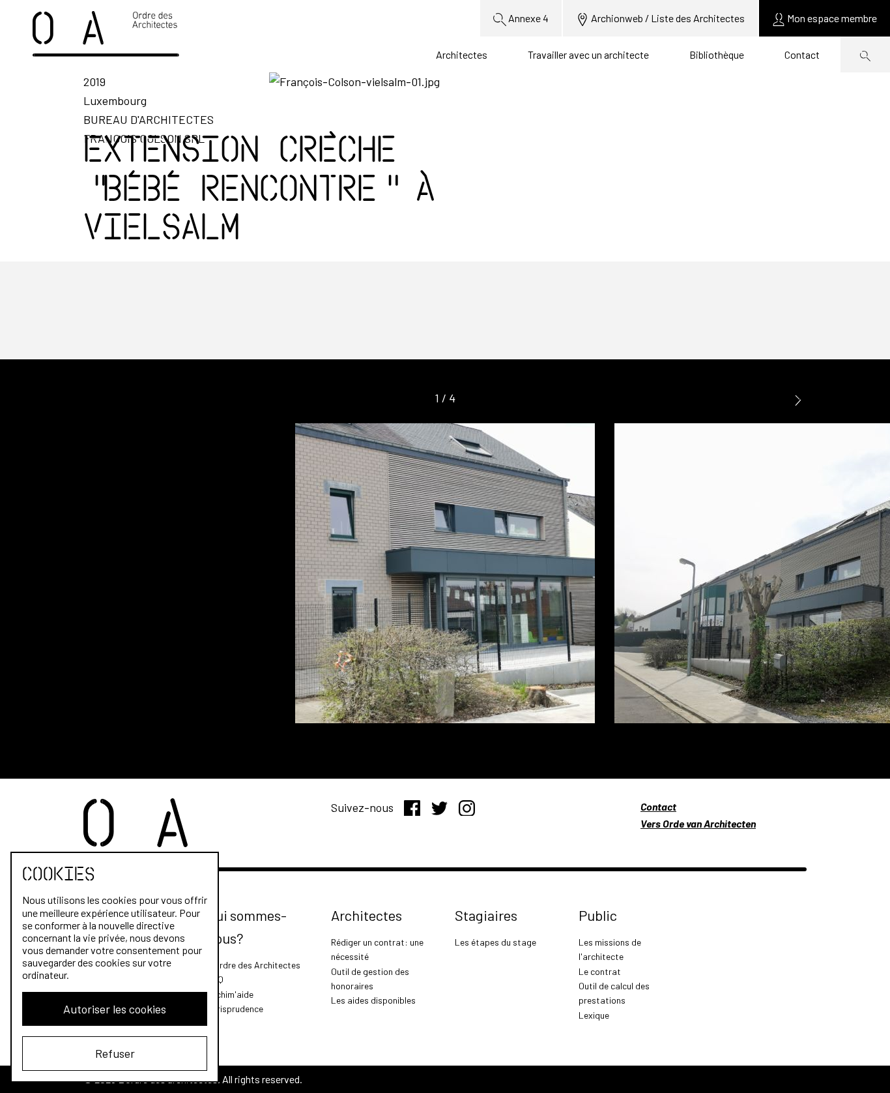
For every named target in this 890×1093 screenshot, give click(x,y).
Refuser (115, 1053)
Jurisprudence (235, 1008)
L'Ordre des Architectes (253, 964)
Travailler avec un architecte (588, 54)
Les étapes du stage (495, 942)
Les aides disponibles (373, 1000)
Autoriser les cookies (114, 1009)
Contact (802, 54)
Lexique (594, 1015)
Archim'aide (230, 994)
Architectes (461, 54)
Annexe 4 (527, 18)
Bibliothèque (716, 54)
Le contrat (600, 971)
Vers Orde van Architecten (698, 823)
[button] (798, 399)
